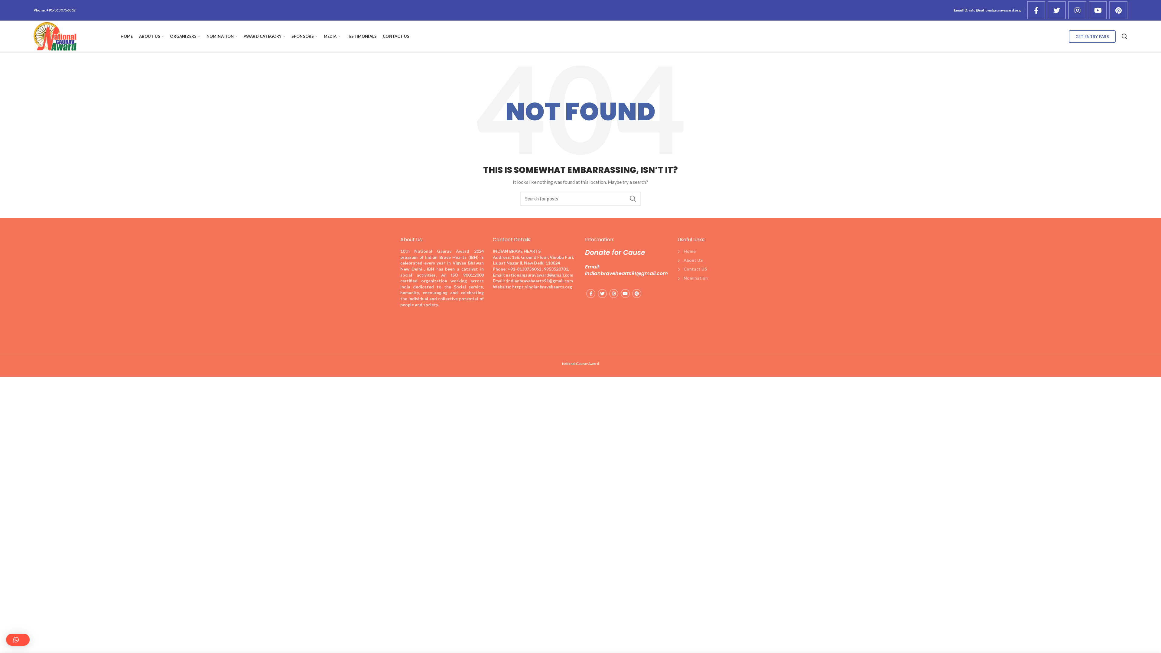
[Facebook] (1036, 10)
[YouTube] (1098, 10)
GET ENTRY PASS (1092, 36)
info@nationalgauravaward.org (995, 10)
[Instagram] (1077, 10)
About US (693, 260)
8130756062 (65, 10)
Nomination (696, 278)
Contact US (695, 268)
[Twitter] (1057, 10)
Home (690, 251)
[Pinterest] (1118, 10)
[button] (18, 640)
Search (632, 199)
